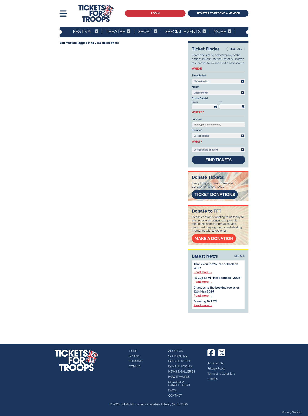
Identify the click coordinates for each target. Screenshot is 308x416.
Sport (145, 31)
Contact (175, 395)
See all (239, 256)
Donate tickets (180, 366)
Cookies (212, 379)
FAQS (172, 390)
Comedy (135, 366)
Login (155, 13)
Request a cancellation (179, 383)
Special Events (183, 31)
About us (175, 351)
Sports (134, 356)
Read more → (203, 272)
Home (133, 351)
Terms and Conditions (221, 373)
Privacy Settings (292, 412)
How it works (179, 376)
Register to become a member (218, 13)
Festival (83, 31)
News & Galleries (181, 371)
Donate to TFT (179, 361)
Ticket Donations (214, 194)
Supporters (177, 356)
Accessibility (215, 363)
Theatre (115, 31)
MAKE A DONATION (213, 238)
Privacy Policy (216, 368)
